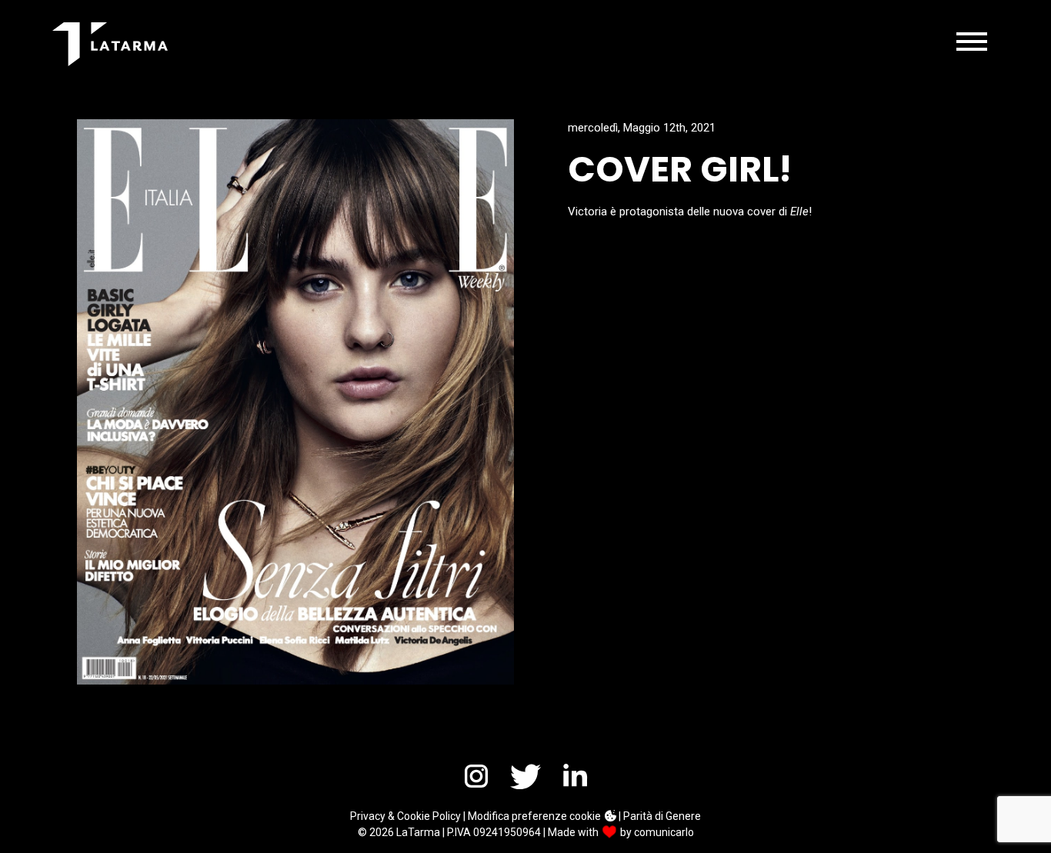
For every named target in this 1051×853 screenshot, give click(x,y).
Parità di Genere (662, 816)
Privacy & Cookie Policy (405, 816)
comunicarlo (664, 832)
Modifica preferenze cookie (535, 816)
